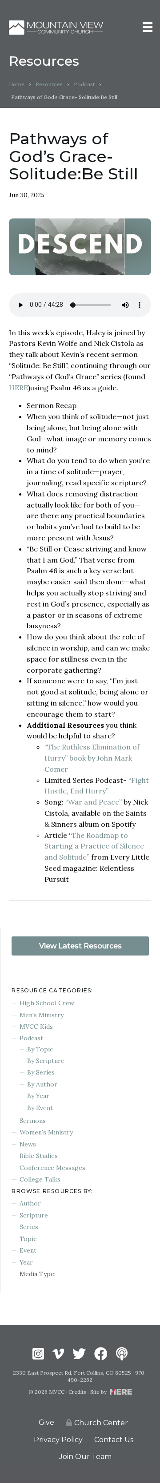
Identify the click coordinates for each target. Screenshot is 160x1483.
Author (30, 1203)
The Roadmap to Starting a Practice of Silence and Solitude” (94, 846)
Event (28, 1250)
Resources (49, 84)
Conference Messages (52, 1168)
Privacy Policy (58, 1439)
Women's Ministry (46, 1132)
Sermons (33, 1121)
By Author (42, 1084)
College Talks (40, 1179)
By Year (38, 1096)
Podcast (84, 84)
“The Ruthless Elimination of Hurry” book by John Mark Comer (92, 757)
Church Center (101, 1423)
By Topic (40, 1049)
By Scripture (45, 1061)
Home (16, 84)
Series (29, 1227)
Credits (77, 1391)
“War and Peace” (93, 801)
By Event (40, 1108)
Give (46, 1422)
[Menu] (147, 27)
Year (26, 1262)
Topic (28, 1239)
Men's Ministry (42, 1015)
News (28, 1144)
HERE (18, 387)
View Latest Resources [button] (80, 946)
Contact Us (113, 1439)
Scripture (34, 1215)
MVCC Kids (36, 1027)
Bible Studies (39, 1156)
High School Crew (47, 1003)
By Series (41, 1072)
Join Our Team (85, 1456)
